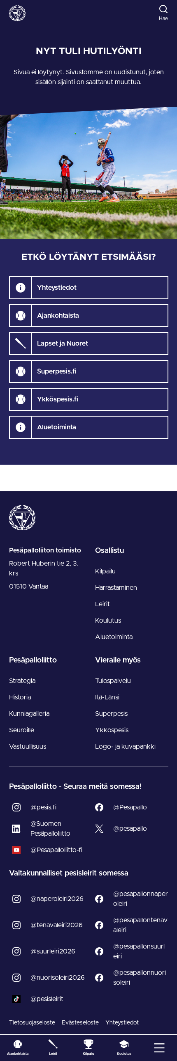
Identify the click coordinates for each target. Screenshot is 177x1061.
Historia (20, 697)
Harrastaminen (116, 587)
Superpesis (111, 713)
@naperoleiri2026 (57, 899)
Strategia (22, 681)
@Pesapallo (130, 807)
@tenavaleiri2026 (56, 925)
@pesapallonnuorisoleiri (139, 977)
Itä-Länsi (107, 697)
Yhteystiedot (122, 1023)
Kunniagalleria (29, 713)
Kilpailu (105, 571)
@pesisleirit (46, 999)
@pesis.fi (43, 807)
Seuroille (21, 730)
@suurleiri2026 (52, 951)
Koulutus (108, 620)
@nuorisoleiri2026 (57, 977)
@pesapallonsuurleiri (139, 951)
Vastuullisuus (27, 746)
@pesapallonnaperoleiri (140, 899)
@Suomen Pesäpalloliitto (50, 828)
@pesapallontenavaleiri (140, 925)
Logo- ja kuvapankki (125, 746)
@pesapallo (130, 828)
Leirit (102, 604)
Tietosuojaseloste (32, 1023)
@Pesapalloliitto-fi (56, 850)
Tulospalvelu (113, 681)
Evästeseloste (80, 1023)
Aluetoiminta (114, 637)
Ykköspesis (111, 730)
